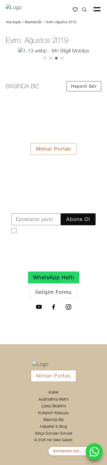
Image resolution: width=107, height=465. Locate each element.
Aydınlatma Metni (53, 399)
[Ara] (84, 9)
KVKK (53, 392)
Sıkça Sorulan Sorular (53, 433)
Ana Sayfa (13, 22)
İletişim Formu (53, 292)
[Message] (94, 451)
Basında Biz (33, 22)
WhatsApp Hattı (53, 277)
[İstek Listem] (75, 9)
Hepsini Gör (84, 86)
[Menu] (97, 9)
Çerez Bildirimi (53, 406)
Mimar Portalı (53, 149)
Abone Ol (78, 219)
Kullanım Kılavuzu (53, 413)
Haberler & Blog (53, 426)
